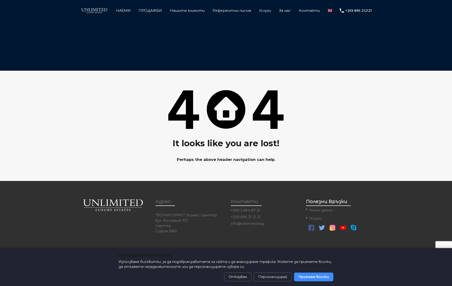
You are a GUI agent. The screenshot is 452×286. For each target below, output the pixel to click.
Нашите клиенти (187, 10)
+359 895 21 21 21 (246, 217)
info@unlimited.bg (247, 223)
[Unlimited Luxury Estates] (94, 11)
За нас (285, 10)
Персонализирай (272, 277)
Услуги (265, 10)
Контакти (309, 10)
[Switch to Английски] (330, 10)
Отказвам (238, 277)
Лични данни (321, 210)
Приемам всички (314, 277)
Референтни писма (232, 10)
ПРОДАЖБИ (150, 10)
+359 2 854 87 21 (245, 210)
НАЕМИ (123, 10)
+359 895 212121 (358, 11)
